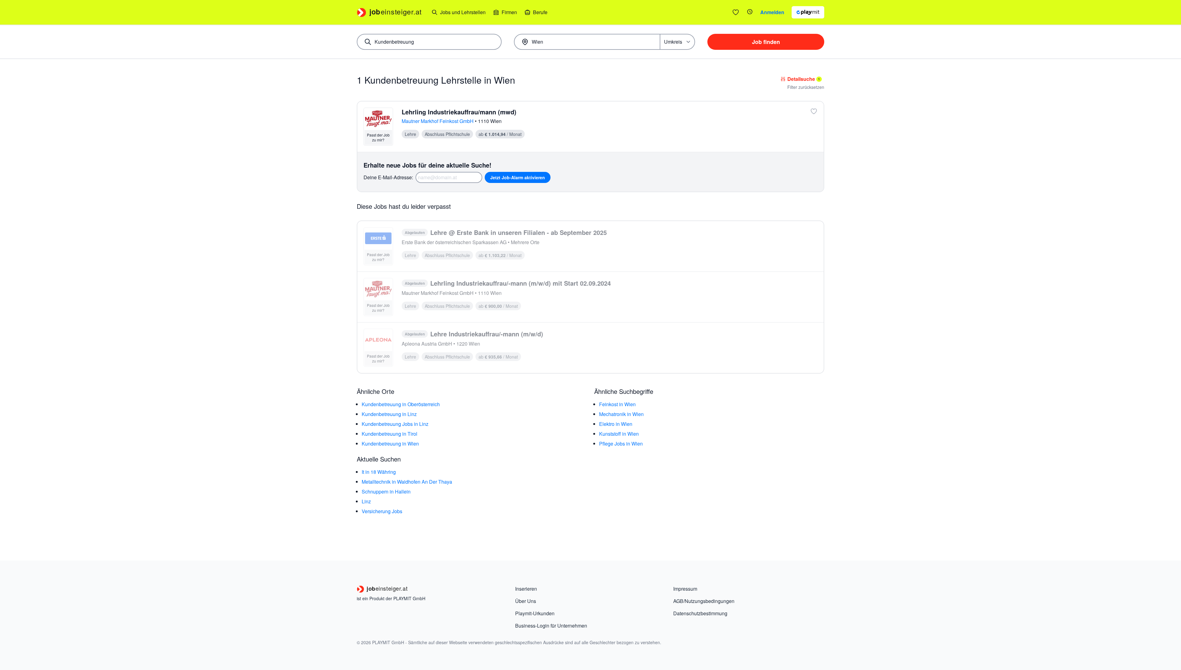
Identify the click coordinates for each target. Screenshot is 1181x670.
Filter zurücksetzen (805, 87)
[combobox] (429, 42)
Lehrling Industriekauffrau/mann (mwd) (459, 111)
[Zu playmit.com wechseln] (808, 12)
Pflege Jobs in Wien (621, 443)
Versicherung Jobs (382, 511)
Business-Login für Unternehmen (551, 625)
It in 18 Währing (379, 471)
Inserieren (526, 588)
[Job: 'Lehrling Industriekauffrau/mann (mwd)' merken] (814, 111)
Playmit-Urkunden (535, 613)
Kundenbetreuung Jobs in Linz (395, 423)
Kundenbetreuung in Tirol (389, 433)
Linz (366, 501)
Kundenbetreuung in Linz (389, 414)
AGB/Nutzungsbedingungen (703, 601)
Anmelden (772, 12)
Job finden (766, 42)
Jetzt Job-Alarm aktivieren (517, 177)
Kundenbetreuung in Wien (390, 443)
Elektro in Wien (615, 423)
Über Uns (525, 601)
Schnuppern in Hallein (386, 491)
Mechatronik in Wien (621, 414)
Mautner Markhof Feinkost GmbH (438, 121)
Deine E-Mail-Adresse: (388, 177)
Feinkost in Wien (617, 404)
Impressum (685, 588)
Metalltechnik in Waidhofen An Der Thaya (407, 481)
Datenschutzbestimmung (700, 613)
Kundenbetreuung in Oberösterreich (401, 404)
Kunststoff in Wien (619, 433)
